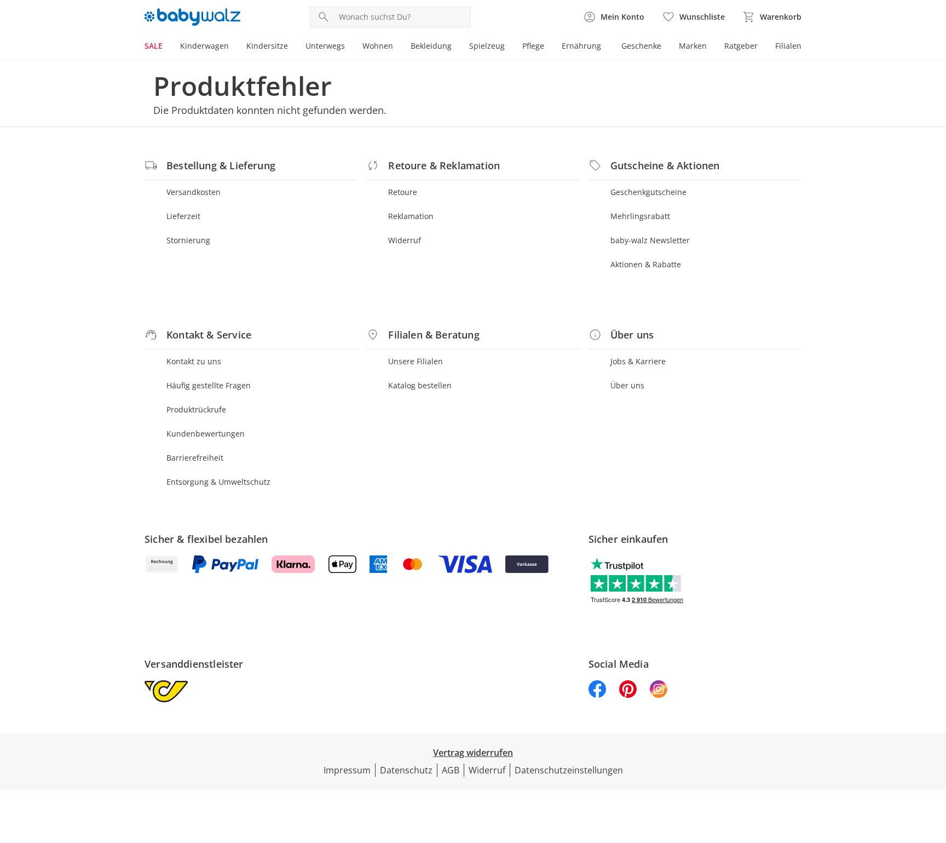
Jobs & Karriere (638, 361)
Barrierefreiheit (194, 457)
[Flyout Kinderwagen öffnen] (233, 47)
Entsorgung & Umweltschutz (218, 482)
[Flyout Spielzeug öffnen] (509, 47)
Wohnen (377, 46)
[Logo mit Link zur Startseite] (192, 17)
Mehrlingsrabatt (640, 216)
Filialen (788, 46)
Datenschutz (406, 770)
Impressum (347, 770)
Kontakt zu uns (193, 361)
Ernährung (581, 46)
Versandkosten (193, 192)
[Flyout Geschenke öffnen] (665, 47)
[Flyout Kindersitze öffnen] (292, 47)
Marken (693, 46)
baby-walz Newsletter (650, 240)
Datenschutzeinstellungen (569, 770)
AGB (450, 770)
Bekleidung (431, 46)
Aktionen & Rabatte (645, 264)
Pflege (533, 46)
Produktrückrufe (196, 409)
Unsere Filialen (415, 361)
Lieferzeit (183, 216)
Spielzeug (487, 46)
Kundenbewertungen (205, 433)
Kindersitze (267, 46)
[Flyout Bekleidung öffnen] (456, 47)
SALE (154, 46)
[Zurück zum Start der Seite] (933, 764)
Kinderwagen (204, 46)
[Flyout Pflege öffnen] (548, 47)
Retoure (402, 192)
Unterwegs (325, 46)
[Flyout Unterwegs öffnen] (349, 47)
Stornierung (188, 240)
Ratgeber (741, 46)
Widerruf (404, 240)
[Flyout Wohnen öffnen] (397, 47)
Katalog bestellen (420, 385)
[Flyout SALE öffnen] (167, 47)
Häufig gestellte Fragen (208, 385)
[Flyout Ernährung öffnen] (605, 47)
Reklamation (411, 216)
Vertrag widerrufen (473, 753)
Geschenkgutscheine (648, 192)
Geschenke (641, 46)
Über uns (627, 385)
